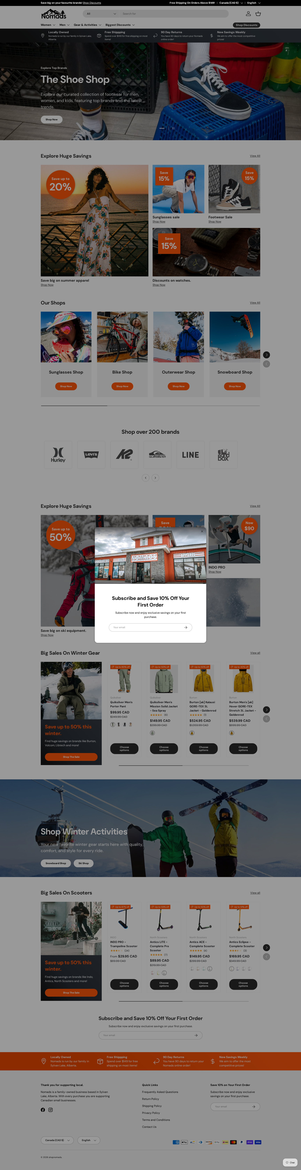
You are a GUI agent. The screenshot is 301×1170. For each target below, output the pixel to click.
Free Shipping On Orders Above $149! (192, 2)
